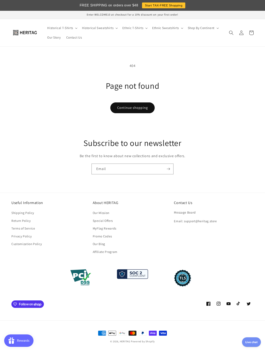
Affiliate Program (105, 252)
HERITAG (125, 341)
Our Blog (99, 244)
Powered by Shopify (143, 341)
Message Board (185, 212)
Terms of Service (23, 228)
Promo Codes (102, 236)
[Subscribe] (168, 169)
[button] (62, 28)
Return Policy (21, 221)
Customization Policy (26, 244)
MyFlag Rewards (104, 228)
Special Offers (103, 221)
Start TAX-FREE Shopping (163, 5)
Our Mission (101, 213)
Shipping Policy (22, 213)
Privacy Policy (21, 236)
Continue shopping (132, 107)
